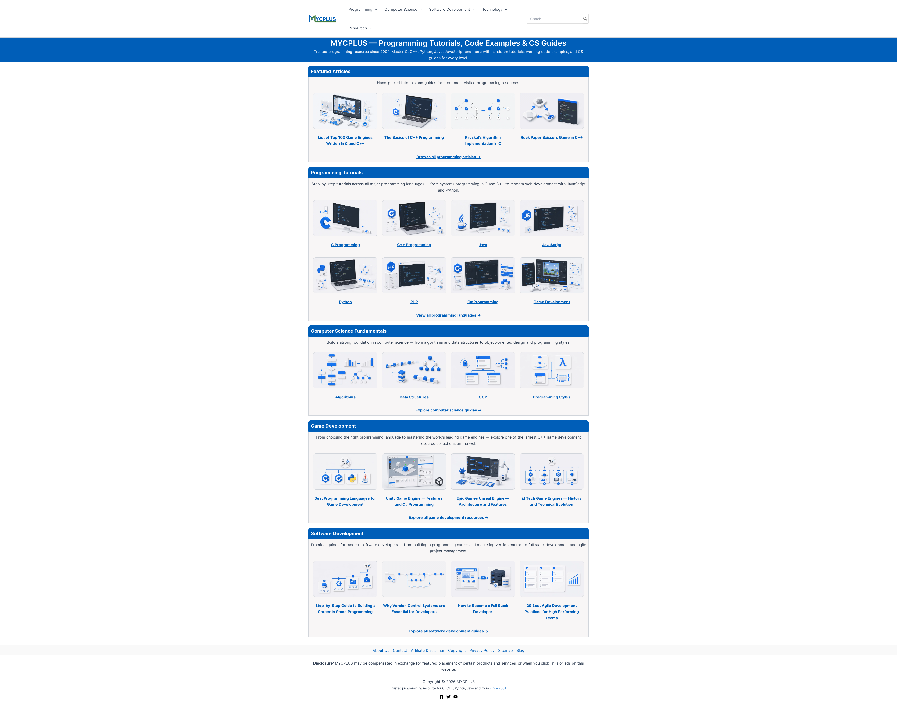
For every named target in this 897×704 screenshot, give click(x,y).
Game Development (552, 302)
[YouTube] (455, 697)
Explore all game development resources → (448, 517)
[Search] (585, 18)
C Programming (345, 244)
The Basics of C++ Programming (414, 137)
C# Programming (482, 302)
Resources (358, 28)
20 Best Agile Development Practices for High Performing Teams (551, 611)
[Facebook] (441, 697)
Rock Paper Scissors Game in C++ (552, 137)
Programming (360, 9)
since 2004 (498, 688)
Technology (492, 9)
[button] (374, 9)
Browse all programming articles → (448, 156)
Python (345, 302)
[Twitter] (448, 697)
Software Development (449, 9)
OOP (483, 397)
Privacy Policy (482, 650)
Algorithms (345, 397)
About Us (381, 650)
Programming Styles (551, 397)
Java (483, 244)
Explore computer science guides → (448, 410)
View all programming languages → (448, 315)
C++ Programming (414, 244)
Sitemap (505, 650)
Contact (400, 650)
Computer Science (400, 9)
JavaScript (551, 244)
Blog (520, 650)
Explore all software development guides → (448, 631)
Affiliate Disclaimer (427, 650)
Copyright (457, 650)
